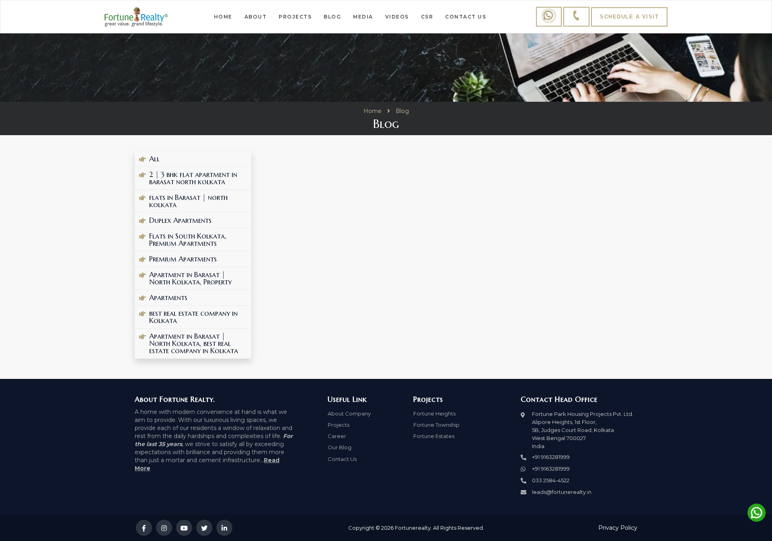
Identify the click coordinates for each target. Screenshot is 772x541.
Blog (332, 17)
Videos (397, 17)
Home (223, 17)
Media (363, 17)
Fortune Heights (434, 413)
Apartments (168, 297)
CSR (427, 17)
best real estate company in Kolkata (193, 317)
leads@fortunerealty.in (561, 492)
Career (337, 436)
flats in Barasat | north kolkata (188, 201)
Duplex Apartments (180, 220)
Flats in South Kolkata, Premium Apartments (187, 239)
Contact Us (465, 17)
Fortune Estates (433, 436)
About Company (349, 413)
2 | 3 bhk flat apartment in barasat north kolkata (193, 178)
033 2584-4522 (550, 480)
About (255, 17)
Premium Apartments (183, 259)
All (154, 159)
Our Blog (339, 447)
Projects (295, 17)
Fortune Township (436, 425)
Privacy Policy (617, 527)
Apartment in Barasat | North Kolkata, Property (190, 278)
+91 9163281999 (551, 457)
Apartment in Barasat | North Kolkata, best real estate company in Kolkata (193, 343)
